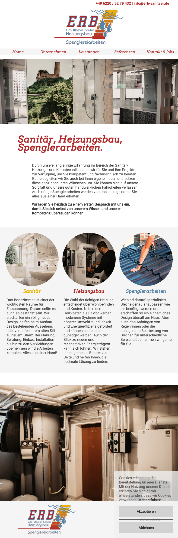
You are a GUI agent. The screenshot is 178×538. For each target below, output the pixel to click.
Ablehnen (146, 527)
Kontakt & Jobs (160, 52)
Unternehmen (53, 52)
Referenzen (124, 52)
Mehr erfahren (149, 500)
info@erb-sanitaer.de (151, 3)
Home (18, 52)
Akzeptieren (146, 511)
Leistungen (89, 52)
